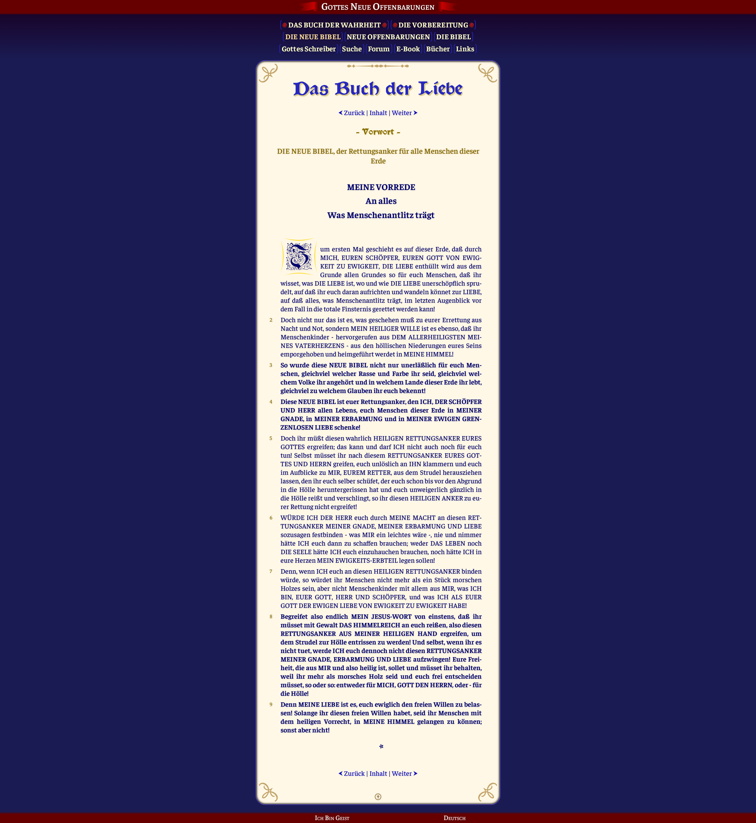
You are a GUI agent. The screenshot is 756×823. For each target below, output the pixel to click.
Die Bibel (453, 36)
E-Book (408, 48)
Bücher (438, 48)
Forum (379, 48)
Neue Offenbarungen (388, 36)
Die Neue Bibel (313, 36)
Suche (352, 48)
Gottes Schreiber (309, 48)
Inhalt (378, 112)
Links (465, 48)
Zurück (351, 112)
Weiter (405, 112)
